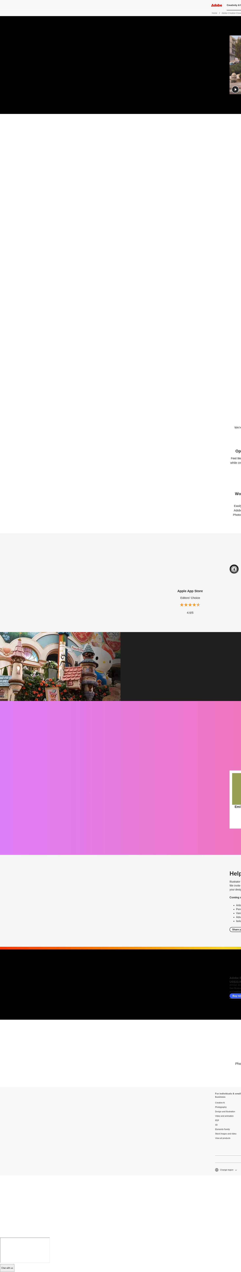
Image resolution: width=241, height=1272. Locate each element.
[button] (235, 89)
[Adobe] (216, 5)
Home (214, 13)
